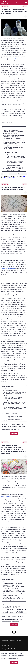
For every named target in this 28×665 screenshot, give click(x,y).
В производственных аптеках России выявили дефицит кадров (14, 143)
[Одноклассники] (14, 648)
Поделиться (13, 173)
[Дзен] (5, 648)
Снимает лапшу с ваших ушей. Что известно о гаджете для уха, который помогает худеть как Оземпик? (14, 157)
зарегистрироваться (9, 177)
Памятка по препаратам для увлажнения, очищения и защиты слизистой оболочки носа (14, 169)
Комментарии (23, 173)
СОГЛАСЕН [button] (14, 662)
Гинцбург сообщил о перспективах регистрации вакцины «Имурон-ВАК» (14, 139)
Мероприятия (5, 645)
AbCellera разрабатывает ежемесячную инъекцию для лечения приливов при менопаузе (14, 135)
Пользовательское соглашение (10, 643)
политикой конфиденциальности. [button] (9, 658)
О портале (5, 640)
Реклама (12, 640)
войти (23, 176)
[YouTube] (11, 648)
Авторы (19, 640)
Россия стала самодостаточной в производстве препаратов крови (13, 131)
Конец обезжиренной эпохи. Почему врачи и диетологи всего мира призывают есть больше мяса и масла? (13, 163)
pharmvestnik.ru (20, 58)
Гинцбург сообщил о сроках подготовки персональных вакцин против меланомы (13, 147)
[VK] (8, 648)
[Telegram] (2, 648)
